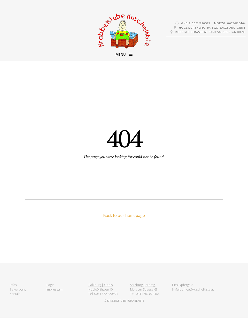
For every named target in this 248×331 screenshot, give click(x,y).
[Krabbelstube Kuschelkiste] (124, 31)
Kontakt (15, 294)
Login (50, 285)
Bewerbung (18, 289)
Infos (13, 285)
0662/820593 (201, 23)
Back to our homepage (124, 215)
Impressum (54, 289)
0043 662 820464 (147, 294)
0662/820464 (236, 23)
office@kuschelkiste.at (198, 289)
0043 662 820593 (106, 294)
